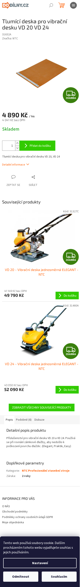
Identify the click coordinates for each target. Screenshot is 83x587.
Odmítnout (20, 576)
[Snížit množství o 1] (17, 148)
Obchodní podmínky (15, 512)
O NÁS (6, 506)
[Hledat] (51, 5)
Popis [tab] (9, 420)
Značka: (10, 38)
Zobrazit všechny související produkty (41, 407)
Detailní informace (13, 165)
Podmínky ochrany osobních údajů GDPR (27, 517)
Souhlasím (59, 576)
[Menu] (73, 5)
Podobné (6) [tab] (23, 420)
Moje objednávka (13, 522)
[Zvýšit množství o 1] (17, 143)
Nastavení (40, 563)
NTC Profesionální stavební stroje (46, 471)
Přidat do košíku (40, 145)
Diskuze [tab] (39, 420)
